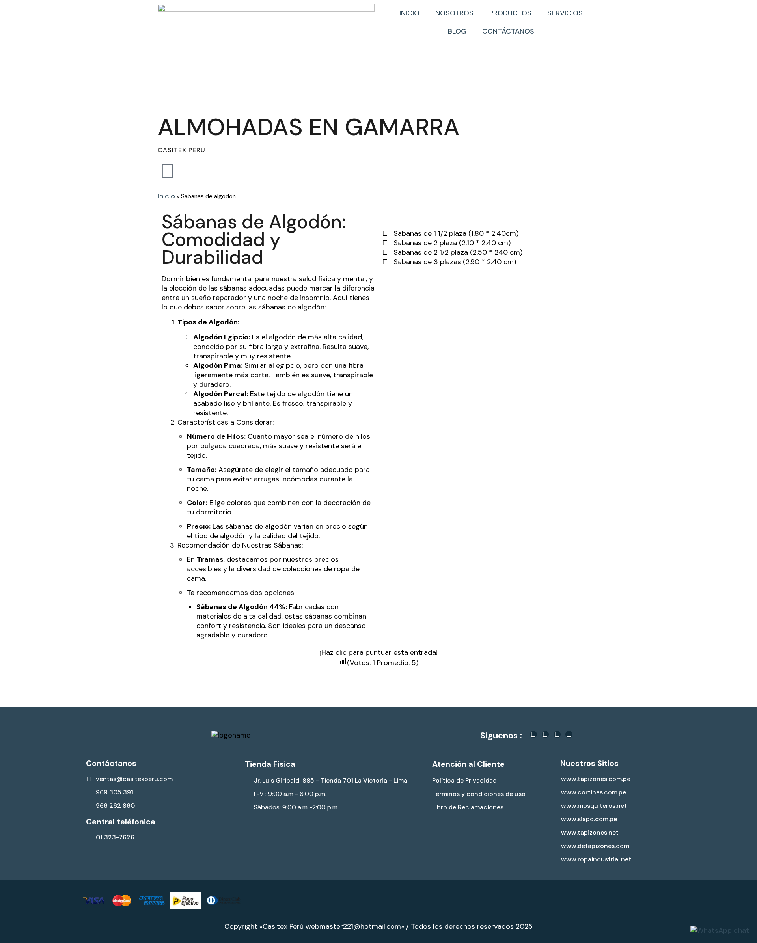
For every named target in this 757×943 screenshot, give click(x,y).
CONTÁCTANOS (508, 31)
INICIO (409, 13)
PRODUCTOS (510, 13)
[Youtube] (568, 734)
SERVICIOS (565, 13)
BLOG (457, 31)
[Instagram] (545, 734)
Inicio (166, 196)
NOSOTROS (454, 13)
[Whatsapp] (557, 734)
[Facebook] (533, 734)
